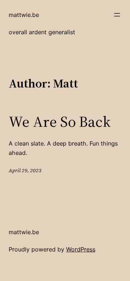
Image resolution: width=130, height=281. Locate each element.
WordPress (80, 249)
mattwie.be (24, 14)
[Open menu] (117, 14)
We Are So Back (59, 121)
